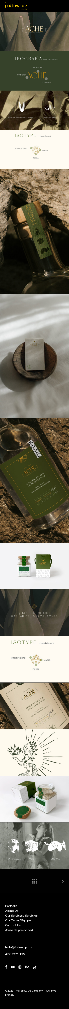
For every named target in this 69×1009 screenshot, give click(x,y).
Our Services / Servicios (21, 915)
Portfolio (11, 905)
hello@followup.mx (18, 947)
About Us (11, 910)
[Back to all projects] (34, 880)
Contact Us (13, 925)
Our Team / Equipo (18, 920)
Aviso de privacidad (19, 930)
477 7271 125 (15, 954)
